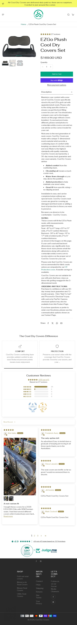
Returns (39, 592)
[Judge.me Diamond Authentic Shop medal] (33, 407)
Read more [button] (8, 516)
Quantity (44, 62)
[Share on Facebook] (48, 323)
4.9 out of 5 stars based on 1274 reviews (49, 541)
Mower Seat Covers (22, 589)
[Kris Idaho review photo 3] (11, 498)
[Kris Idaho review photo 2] (6, 498)
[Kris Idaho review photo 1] (20, 466)
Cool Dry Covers (42, 620)
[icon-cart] (73, 14)
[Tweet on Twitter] (52, 323)
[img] (9, 430)
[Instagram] (40, 561)
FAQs (38, 585)
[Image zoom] (19, 46)
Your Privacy (39, 602)
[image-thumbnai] (5, 63)
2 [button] (34, 536)
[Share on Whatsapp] (57, 323)
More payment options (56, 85)
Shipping (39, 588)
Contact (39, 581)
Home (23, 24)
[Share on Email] (61, 323)
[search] (68, 14)
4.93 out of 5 (43, 380)
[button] (46, 34)
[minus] (43, 67)
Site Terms (38, 596)
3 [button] (37, 536)
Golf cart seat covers (22, 577)
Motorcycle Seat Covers (22, 583)
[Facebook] (36, 561)
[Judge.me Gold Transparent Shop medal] (43, 407)
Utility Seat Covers (21, 595)
